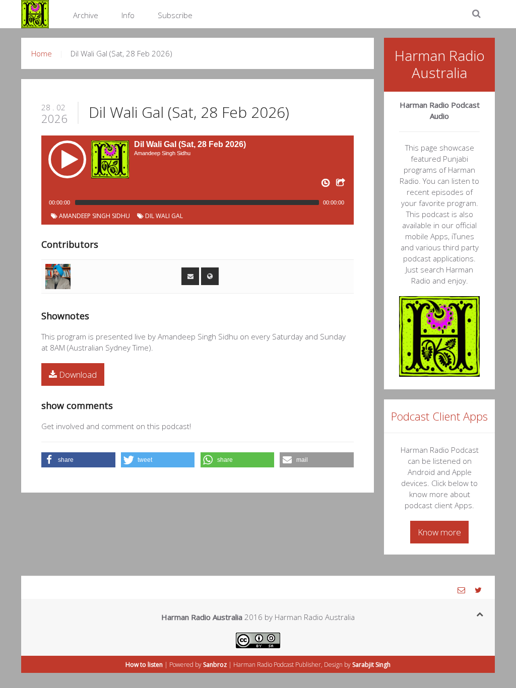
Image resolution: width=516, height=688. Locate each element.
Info (128, 15)
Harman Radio (252, 664)
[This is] (58, 275)
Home (41, 53)
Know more (439, 532)
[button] (78, 459)
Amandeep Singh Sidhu (93, 216)
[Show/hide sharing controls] (339, 184)
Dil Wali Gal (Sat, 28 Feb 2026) (189, 112)
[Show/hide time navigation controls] (324, 184)
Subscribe (175, 15)
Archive (85, 15)
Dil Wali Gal (163, 216)
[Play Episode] (67, 159)
